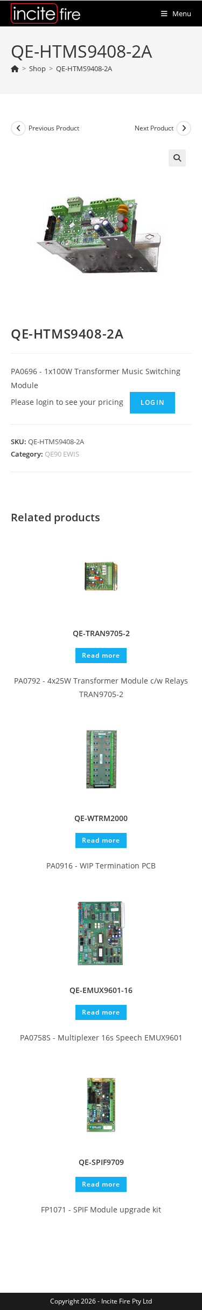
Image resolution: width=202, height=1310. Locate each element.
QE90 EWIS (62, 454)
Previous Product (54, 128)
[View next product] (183, 128)
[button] (177, 158)
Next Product (154, 128)
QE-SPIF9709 (101, 1162)
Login (152, 402)
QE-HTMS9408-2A (84, 68)
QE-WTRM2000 (101, 818)
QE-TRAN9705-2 (101, 633)
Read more (101, 655)
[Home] (15, 68)
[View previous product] (18, 128)
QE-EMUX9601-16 (101, 990)
